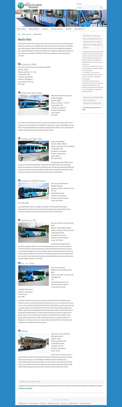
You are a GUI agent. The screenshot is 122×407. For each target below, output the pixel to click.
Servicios (43, 403)
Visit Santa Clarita (85, 403)
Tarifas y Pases (22, 403)
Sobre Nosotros (26, 34)
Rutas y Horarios (34, 403)
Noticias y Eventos (53, 403)
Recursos (64, 403)
